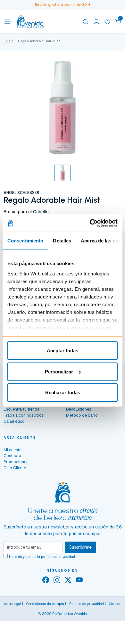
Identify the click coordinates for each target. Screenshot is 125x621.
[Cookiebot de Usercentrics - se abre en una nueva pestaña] (90, 223)
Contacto (12, 455)
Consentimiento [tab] (25, 240)
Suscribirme (80, 547)
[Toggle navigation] (7, 22)
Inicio (8, 41)
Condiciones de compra (45, 603)
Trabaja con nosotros (24, 415)
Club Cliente (15, 467)
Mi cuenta (12, 450)
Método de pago (82, 415)
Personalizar (59, 371)
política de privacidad (58, 556)
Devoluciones (78, 409)
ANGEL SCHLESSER (21, 192)
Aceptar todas (62, 350)
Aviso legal (12, 603)
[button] (118, 22)
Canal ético (14, 421)
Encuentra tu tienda (21, 409)
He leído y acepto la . (42, 556)
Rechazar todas (62, 392)
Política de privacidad (86, 603)
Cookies (115, 603)
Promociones (16, 461)
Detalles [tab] (62, 240)
